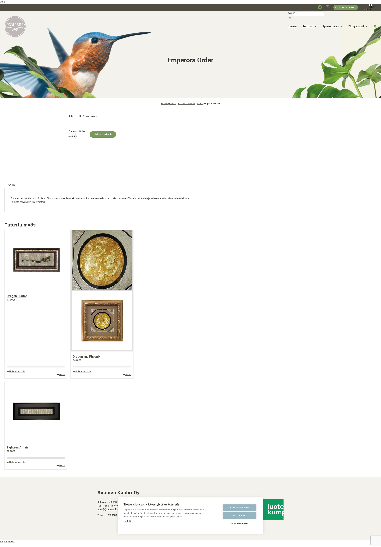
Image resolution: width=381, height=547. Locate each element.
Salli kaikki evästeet (239, 508)
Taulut (200, 103)
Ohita (2, 1)
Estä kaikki (239, 515)
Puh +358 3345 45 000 (109, 505)
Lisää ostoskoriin (103, 134)
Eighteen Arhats (18, 447)
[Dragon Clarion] (36, 260)
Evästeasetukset (239, 523)
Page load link (7, 541)
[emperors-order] (34, 142)
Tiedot (62, 374)
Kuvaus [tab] (11, 184)
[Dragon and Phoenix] (102, 290)
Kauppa (172, 103)
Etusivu (164, 103)
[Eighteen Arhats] (36, 412)
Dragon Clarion (17, 296)
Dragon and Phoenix (86, 356)
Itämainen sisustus (186, 103)
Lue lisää (127, 521)
